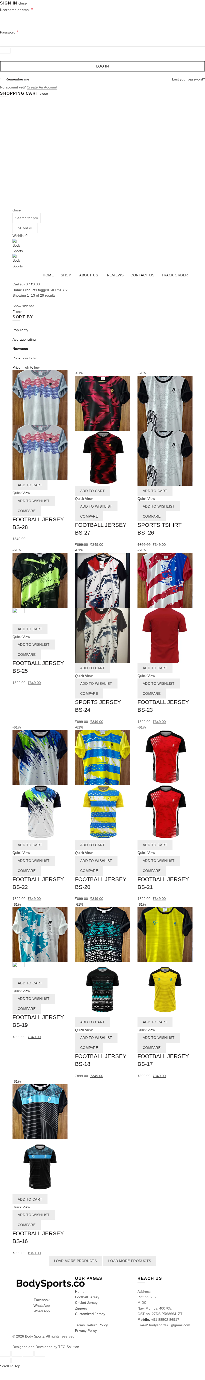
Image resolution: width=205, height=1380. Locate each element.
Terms (80, 1325)
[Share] (17, 1354)
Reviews (115, 275)
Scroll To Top (10, 1366)
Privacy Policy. (86, 1331)
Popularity (20, 330)
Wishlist (20, 236)
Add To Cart (30, 485)
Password (9, 32)
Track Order (174, 275)
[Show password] (5, 50)
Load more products (75, 1261)
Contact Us (142, 275)
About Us (88, 275)
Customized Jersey (90, 1314)
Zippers (81, 1308)
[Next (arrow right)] (17, 1360)
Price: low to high (26, 358)
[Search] (14, 204)
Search (25, 228)
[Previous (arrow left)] (5, 1360)
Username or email (16, 9)
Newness (20, 349)
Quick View (21, 493)
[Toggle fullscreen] (28, 1354)
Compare (27, 511)
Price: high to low (26, 367)
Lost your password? (188, 79)
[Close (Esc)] (5, 1354)
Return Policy (25, 1371)
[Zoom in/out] (39, 1354)
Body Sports (34, 1336)
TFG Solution (68, 1347)
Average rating (24, 339)
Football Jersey (87, 1297)
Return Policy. (97, 1325)
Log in (102, 66)
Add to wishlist (34, 501)
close (22, 3)
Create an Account (42, 87)
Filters (17, 312)
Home (48, 275)
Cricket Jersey (86, 1303)
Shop (66, 275)
